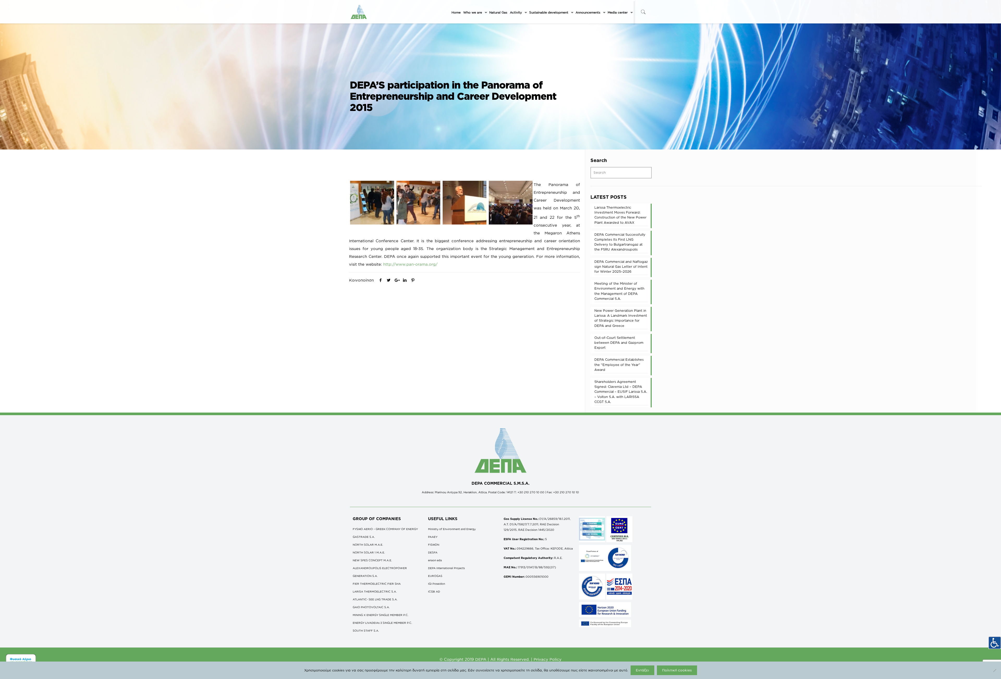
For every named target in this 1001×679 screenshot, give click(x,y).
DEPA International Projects (446, 568)
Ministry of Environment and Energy (452, 529)
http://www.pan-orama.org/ (410, 264)
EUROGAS (435, 575)
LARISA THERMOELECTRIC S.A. (375, 591)
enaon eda (435, 560)
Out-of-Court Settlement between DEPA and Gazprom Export (618, 342)
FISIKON (433, 544)
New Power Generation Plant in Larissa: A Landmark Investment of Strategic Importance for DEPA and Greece (620, 318)
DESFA (432, 552)
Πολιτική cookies (677, 670)
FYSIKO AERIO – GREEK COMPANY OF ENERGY (385, 529)
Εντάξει (642, 670)
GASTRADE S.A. (364, 536)
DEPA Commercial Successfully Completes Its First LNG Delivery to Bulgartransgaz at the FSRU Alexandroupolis (619, 242)
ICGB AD (434, 591)
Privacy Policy (547, 659)
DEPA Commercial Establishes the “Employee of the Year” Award (619, 364)
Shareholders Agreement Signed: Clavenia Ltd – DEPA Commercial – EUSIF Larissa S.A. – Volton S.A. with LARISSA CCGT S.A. (620, 391)
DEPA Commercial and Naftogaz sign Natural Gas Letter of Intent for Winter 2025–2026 (621, 266)
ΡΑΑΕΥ (432, 536)
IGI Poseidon (436, 583)
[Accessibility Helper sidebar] (994, 643)
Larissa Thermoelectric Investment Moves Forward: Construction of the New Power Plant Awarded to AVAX (620, 214)
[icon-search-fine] (643, 12)
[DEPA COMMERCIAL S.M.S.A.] (359, 11)
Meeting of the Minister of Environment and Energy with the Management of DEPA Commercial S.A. (619, 291)
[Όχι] (994, 670)
